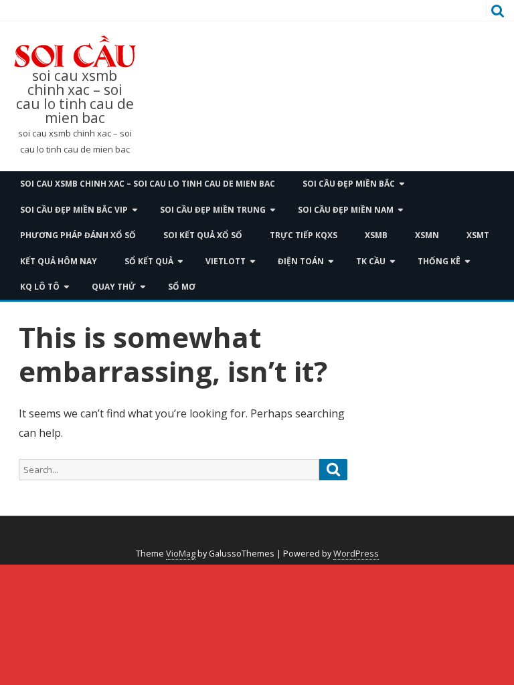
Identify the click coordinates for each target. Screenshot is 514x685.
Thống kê (439, 261)
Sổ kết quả (148, 261)
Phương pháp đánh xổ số (78, 235)
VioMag (180, 553)
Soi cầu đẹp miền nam (346, 209)
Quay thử (114, 286)
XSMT (477, 235)
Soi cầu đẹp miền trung (213, 209)
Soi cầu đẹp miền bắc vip (74, 209)
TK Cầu (371, 261)
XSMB (376, 235)
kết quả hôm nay (58, 261)
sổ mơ (181, 286)
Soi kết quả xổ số (202, 235)
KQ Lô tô (40, 286)
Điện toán (301, 261)
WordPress (356, 553)
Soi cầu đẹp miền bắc (349, 183)
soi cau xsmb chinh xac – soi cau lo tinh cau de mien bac (75, 97)
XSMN (427, 235)
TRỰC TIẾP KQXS (303, 235)
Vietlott (225, 261)
